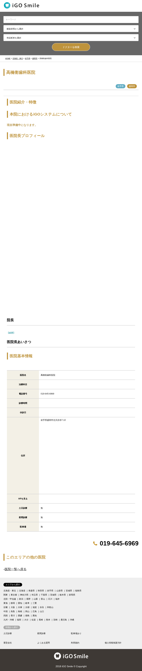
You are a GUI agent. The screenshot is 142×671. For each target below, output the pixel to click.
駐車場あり (76, 633)
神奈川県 (24, 595)
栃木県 (63, 595)
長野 (28, 599)
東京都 (14, 595)
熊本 (48, 620)
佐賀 (34, 620)
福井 (57, 599)
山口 (42, 611)
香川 (13, 615)
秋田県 (41, 590)
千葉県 (44, 595)
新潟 (21, 599)
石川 (50, 599)
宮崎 (55, 620)
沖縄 (72, 620)
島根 (20, 611)
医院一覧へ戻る (15, 569)
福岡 (19, 620)
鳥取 (13, 611)
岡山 (27, 611)
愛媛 (20, 615)
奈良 (42, 607)
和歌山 (50, 607)
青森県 (31, 590)
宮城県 (69, 590)
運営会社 (7, 643)
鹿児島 (64, 620)
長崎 (41, 620)
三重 (35, 603)
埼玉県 (35, 595)
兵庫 (20, 607)
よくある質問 (43, 643)
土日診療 (7, 633)
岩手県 (50, 590)
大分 (26, 620)
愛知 (20, 603)
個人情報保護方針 (113, 643)
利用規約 (75, 643)
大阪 (13, 607)
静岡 (13, 603)
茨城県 (53, 595)
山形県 (59, 590)
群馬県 (72, 595)
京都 (27, 607)
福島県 (78, 590)
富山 (43, 599)
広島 (35, 611)
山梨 (36, 599)
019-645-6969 (119, 543)
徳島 (27, 615)
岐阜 (27, 603)
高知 (35, 615)
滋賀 (35, 607)
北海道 (22, 590)
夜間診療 (41, 633)
